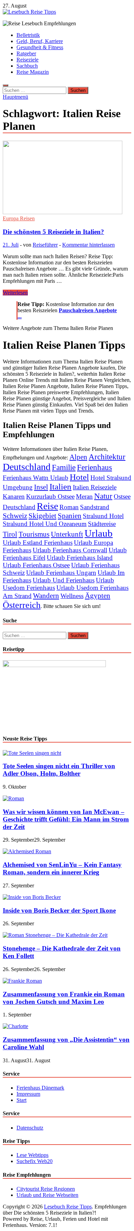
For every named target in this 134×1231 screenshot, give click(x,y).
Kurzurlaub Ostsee (50, 496)
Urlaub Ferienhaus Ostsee (36, 565)
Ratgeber (26, 53)
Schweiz (15, 516)
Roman (69, 507)
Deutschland (27, 466)
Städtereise (102, 523)
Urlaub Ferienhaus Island (80, 557)
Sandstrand (94, 507)
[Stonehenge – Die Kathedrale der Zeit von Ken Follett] (55, 935)
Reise (47, 506)
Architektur (107, 456)
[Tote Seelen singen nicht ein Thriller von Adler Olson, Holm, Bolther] (32, 753)
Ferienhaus (94, 467)
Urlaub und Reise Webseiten (47, 1195)
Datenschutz (29, 1128)
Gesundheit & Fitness (39, 47)
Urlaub (99, 533)
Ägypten (97, 596)
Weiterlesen (15, 292)
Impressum (28, 1094)
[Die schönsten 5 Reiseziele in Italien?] (67, 178)
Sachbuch (27, 66)
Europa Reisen (19, 218)
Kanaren (14, 496)
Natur (103, 496)
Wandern (46, 596)
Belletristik (28, 35)
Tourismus (34, 534)
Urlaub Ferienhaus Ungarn (61, 572)
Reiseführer (45, 245)
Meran (84, 496)
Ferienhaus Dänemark (40, 1088)
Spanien (69, 516)
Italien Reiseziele (94, 487)
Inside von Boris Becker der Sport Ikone (59, 910)
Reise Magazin (32, 72)
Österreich (22, 605)
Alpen (78, 457)
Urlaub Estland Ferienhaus (37, 542)
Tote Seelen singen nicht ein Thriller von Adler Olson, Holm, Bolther (59, 769)
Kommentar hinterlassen (88, 245)
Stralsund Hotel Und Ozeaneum (45, 523)
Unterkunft (67, 534)
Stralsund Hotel (103, 516)
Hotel (79, 477)
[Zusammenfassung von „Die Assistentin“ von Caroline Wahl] (15, 1026)
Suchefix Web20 (34, 1161)
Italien (60, 486)
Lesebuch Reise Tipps (68, 1206)
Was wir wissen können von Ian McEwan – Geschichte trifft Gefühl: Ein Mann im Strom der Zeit (66, 819)
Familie (64, 467)
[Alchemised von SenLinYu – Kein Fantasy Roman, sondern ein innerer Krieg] (27, 851)
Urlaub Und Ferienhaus (63, 580)
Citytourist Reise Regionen (45, 1189)
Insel (41, 487)
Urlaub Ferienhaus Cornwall (70, 550)
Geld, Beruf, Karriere (39, 41)
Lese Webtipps (32, 1155)
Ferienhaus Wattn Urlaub (35, 477)
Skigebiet (42, 516)
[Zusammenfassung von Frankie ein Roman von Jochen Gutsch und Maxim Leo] (22, 981)
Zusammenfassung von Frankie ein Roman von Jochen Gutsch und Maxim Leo (64, 998)
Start (21, 1100)
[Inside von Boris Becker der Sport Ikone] (32, 897)
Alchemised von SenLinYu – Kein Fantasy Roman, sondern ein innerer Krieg (62, 868)
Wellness (71, 595)
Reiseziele (27, 60)
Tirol (10, 534)
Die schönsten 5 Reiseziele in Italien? (53, 231)
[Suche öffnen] (5, 85)
